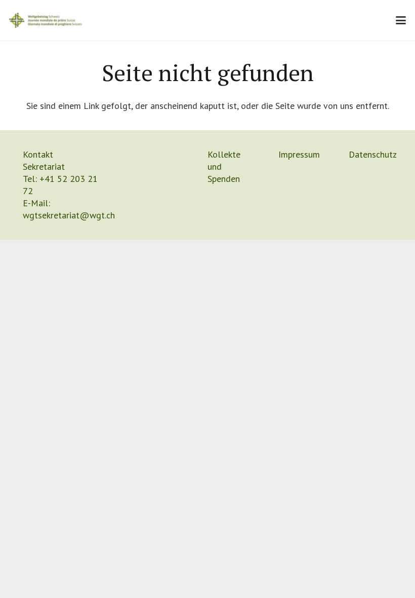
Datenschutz (373, 154)
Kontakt (38, 154)
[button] (401, 20)
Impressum (299, 154)
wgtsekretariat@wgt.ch (69, 215)
